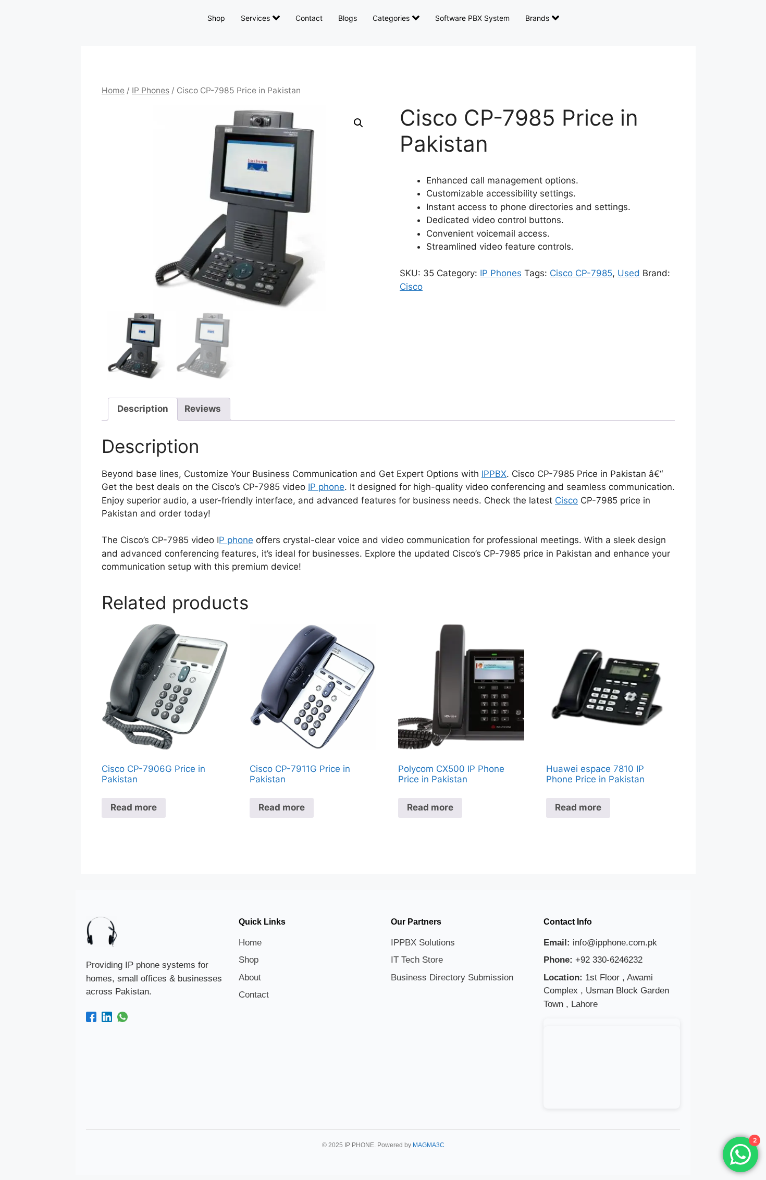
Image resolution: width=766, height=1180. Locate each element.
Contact (309, 18)
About (250, 977)
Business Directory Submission (452, 977)
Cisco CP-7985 (581, 273)
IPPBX (493, 474)
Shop (216, 18)
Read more (133, 807)
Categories (391, 18)
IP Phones (150, 90)
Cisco (411, 286)
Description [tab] (142, 408)
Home (113, 90)
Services (255, 18)
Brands (537, 18)
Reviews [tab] (202, 408)
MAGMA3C (428, 1145)
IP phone (326, 487)
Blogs (347, 18)
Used (628, 273)
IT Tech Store (417, 960)
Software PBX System (472, 18)
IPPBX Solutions (423, 943)
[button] (358, 123)
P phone (236, 540)
